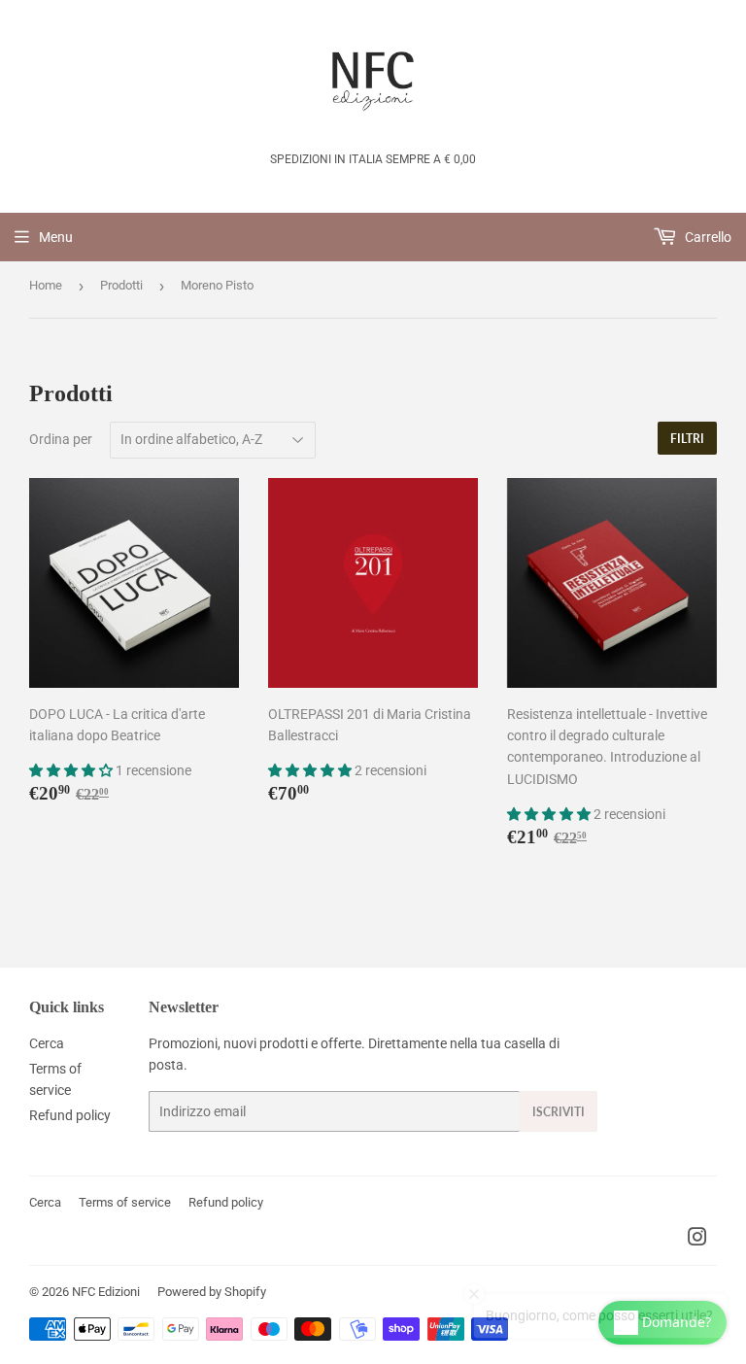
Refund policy (70, 1115)
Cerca (46, 1043)
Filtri (687, 438)
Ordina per (60, 439)
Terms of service (125, 1202)
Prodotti (121, 285)
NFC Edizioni (106, 1291)
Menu (56, 237)
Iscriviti (558, 1112)
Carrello (706, 237)
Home (45, 285)
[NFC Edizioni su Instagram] (697, 1239)
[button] (72, 770)
